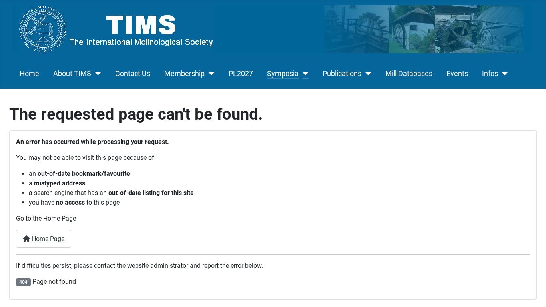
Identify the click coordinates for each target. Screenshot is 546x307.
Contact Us (132, 74)
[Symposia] (304, 73)
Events (457, 74)
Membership (184, 74)
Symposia (283, 74)
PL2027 (241, 74)
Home (29, 74)
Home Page (47, 239)
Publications (342, 74)
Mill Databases (408, 74)
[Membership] (210, 73)
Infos (490, 74)
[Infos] (503, 73)
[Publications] (366, 73)
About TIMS (72, 74)
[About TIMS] (96, 73)
